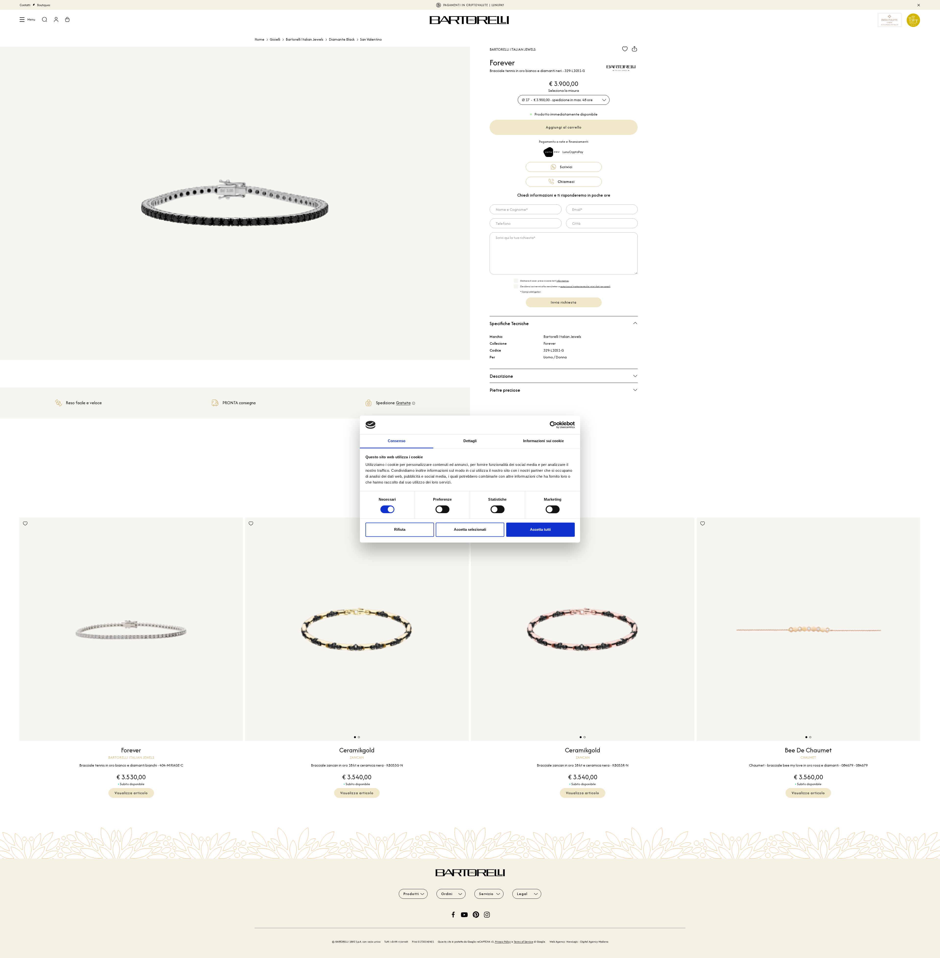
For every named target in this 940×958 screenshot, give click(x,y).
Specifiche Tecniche (509, 323)
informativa (562, 280)
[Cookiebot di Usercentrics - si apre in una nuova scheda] (553, 424)
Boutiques (43, 5)
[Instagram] (487, 914)
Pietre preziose (505, 390)
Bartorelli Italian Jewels (304, 39)
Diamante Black (342, 39)
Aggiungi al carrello (564, 127)
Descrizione (501, 376)
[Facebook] (453, 914)
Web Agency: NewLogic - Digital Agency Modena (579, 942)
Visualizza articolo (131, 792)
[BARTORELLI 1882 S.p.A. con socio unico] (470, 20)
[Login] (56, 20)
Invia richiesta (563, 302)
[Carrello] (67, 20)
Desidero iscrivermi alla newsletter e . (565, 286)
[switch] (442, 509)
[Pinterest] (475, 914)
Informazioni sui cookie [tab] (543, 441)
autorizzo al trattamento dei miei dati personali (585, 286)
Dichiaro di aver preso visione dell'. (544, 280)
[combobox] (564, 100)
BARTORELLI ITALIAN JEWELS (470, 5)
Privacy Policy (503, 942)
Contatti (25, 5)
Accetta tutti (540, 530)
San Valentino (371, 39)
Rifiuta (399, 530)
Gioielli (275, 39)
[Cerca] (44, 20)
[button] (355, 737)
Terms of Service (523, 942)
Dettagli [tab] (470, 441)
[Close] (918, 5)
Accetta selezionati (470, 530)
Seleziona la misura (563, 90)
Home (259, 39)
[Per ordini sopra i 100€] (413, 403)
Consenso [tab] (396, 441)
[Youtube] (464, 914)
